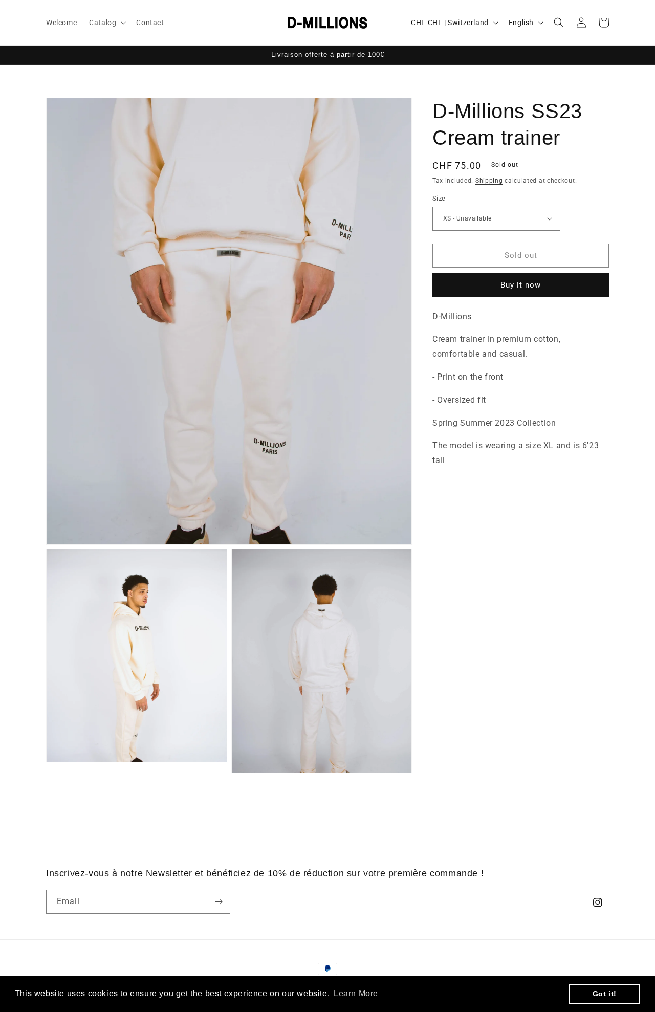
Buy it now (520, 285)
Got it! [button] (605, 993)
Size (439, 198)
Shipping (489, 180)
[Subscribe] (218, 902)
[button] (106, 22)
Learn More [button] (356, 993)
